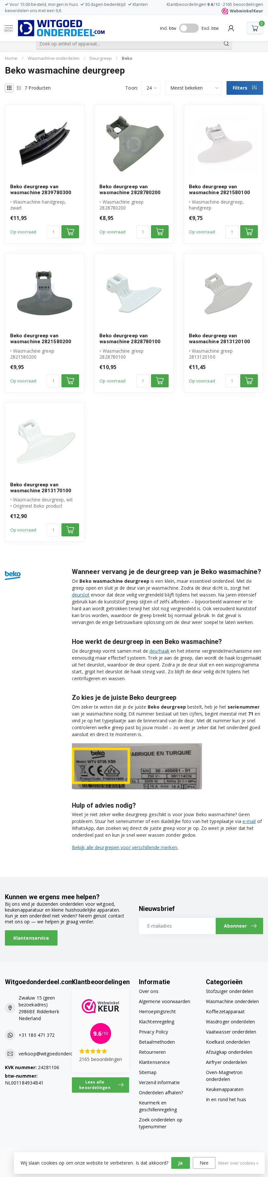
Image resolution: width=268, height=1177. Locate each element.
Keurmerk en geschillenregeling (158, 1106)
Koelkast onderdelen (228, 1042)
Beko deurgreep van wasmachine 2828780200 (129, 189)
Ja (180, 1163)
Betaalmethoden (157, 1042)
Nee (204, 1163)
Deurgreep (101, 58)
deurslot (81, 595)
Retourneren (152, 1052)
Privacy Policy (153, 1032)
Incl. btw (168, 28)
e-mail (249, 821)
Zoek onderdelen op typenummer (160, 1123)
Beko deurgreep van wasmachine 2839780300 (40, 189)
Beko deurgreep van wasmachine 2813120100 (219, 339)
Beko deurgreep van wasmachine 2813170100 (40, 488)
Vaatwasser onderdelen (231, 1032)
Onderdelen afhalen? (161, 1092)
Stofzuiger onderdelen (229, 991)
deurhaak (159, 651)
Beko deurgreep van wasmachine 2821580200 (40, 339)
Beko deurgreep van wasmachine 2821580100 (219, 189)
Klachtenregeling (157, 1021)
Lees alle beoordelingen (94, 1084)
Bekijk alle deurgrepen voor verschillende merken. (125, 847)
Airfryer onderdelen (226, 1062)
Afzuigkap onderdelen (229, 1052)
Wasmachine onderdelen (53, 58)
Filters (241, 88)
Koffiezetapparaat (225, 1011)
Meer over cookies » (238, 1163)
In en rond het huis (226, 1099)
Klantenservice (31, 938)
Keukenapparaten (225, 1089)
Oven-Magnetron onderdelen (224, 1075)
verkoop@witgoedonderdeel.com (54, 1054)
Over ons (149, 991)
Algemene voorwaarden (164, 1001)
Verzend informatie (159, 1082)
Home (11, 58)
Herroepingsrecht (157, 1011)
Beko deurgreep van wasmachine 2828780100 (129, 339)
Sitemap (148, 1072)
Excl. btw (210, 28)
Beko (127, 58)
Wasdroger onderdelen (230, 1021)
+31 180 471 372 (37, 1035)
